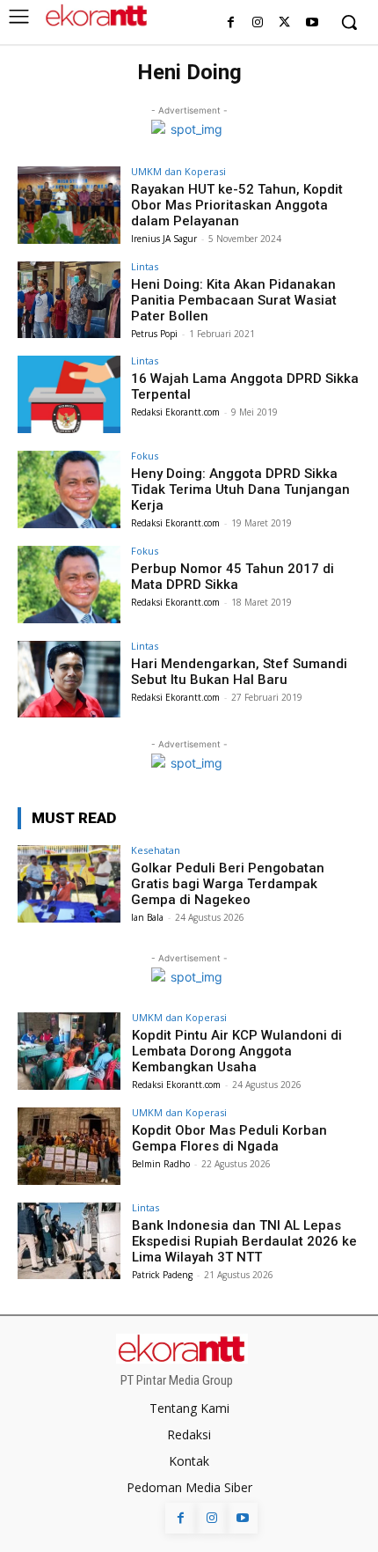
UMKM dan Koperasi (178, 171)
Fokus (144, 455)
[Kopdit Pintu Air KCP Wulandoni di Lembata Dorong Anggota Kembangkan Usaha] (69, 1051)
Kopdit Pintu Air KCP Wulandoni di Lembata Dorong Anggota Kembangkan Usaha (237, 1051)
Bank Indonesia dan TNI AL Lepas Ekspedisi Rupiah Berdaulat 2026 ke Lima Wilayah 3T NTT (244, 1241)
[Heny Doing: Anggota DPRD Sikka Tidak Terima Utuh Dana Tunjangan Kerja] (69, 489)
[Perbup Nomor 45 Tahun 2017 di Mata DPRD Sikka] (69, 584)
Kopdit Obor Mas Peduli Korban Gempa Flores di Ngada (229, 1138)
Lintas (144, 266)
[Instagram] (258, 23)
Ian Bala (147, 917)
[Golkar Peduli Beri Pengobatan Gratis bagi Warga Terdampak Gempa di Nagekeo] (69, 884)
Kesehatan (155, 850)
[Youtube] (311, 23)
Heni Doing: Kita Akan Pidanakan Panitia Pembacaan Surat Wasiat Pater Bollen (234, 300)
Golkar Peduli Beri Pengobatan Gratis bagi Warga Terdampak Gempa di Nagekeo (227, 884)
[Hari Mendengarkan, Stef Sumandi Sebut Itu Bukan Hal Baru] (69, 679)
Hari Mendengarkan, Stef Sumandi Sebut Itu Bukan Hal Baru (239, 672)
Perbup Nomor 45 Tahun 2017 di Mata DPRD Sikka (232, 576)
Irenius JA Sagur (164, 238)
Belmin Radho (161, 1164)
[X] (284, 23)
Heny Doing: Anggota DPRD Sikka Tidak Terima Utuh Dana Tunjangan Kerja (240, 489)
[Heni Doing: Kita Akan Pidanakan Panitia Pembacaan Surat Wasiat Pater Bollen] (69, 300)
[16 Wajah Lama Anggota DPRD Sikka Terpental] (69, 394)
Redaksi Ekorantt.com (175, 412)
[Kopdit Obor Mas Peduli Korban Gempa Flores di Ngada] (69, 1146)
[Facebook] (230, 23)
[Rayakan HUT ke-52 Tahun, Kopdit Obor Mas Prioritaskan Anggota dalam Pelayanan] (69, 205)
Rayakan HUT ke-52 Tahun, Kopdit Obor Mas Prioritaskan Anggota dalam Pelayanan (237, 205)
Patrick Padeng (162, 1275)
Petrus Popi (154, 333)
